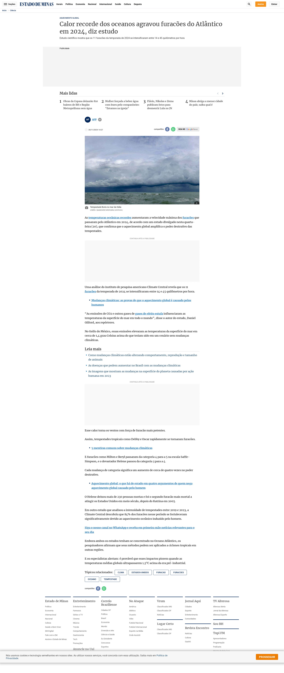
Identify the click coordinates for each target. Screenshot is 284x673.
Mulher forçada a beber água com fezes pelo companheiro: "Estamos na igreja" (122, 105)
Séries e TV (78, 615)
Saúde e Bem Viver (53, 627)
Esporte (188, 610)
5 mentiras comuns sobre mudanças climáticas (121, 448)
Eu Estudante (106, 639)
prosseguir (267, 657)
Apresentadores (219, 638)
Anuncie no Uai (83, 649)
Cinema (76, 619)
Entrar (274, 4)
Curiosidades (190, 619)
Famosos (77, 610)
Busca (249, 4)
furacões (188, 217)
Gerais (59, 4)
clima (121, 572)
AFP (94, 119)
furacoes (178, 572)
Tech (75, 639)
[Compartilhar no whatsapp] (173, 129)
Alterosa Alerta (219, 607)
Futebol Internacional (138, 627)
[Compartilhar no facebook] (167, 129)
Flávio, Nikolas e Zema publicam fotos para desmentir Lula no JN (160, 105)
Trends (76, 627)
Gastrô (188, 642)
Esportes (105, 647)
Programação (218, 643)
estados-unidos (140, 572)
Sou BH (218, 624)
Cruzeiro (132, 615)
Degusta (138, 4)
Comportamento (80, 631)
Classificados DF (164, 610)
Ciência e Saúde (108, 634)
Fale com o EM (51, 635)
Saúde (118, 4)
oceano (92, 579)
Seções (11, 4)
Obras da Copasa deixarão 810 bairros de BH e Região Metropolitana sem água (80, 105)
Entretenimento (79, 607)
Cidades (188, 607)
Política (69, 4)
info (100, 119)
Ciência (13, 10)
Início (4, 10)
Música (76, 623)
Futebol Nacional (136, 623)
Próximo (223, 93)
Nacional (92, 4)
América (132, 607)
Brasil (103, 618)
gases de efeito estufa (149, 313)
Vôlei (131, 619)
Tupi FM (219, 633)
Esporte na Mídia (136, 631)
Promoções (78, 643)
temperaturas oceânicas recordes (109, 217)
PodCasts (217, 647)
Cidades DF (106, 610)
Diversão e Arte (107, 630)
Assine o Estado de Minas (56, 639)
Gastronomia (78, 635)
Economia (80, 4)
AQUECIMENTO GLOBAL (69, 18)
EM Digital (49, 631)
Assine (261, 4)
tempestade (110, 579)
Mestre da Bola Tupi (221, 651)
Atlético (132, 610)
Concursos (105, 643)
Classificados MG (164, 607)
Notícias (160, 615)
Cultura (127, 4)
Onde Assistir (134, 635)
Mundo (104, 626)
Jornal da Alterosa (220, 610)
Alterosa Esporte (220, 615)
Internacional (105, 4)
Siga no (181, 129)
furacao (161, 572)
